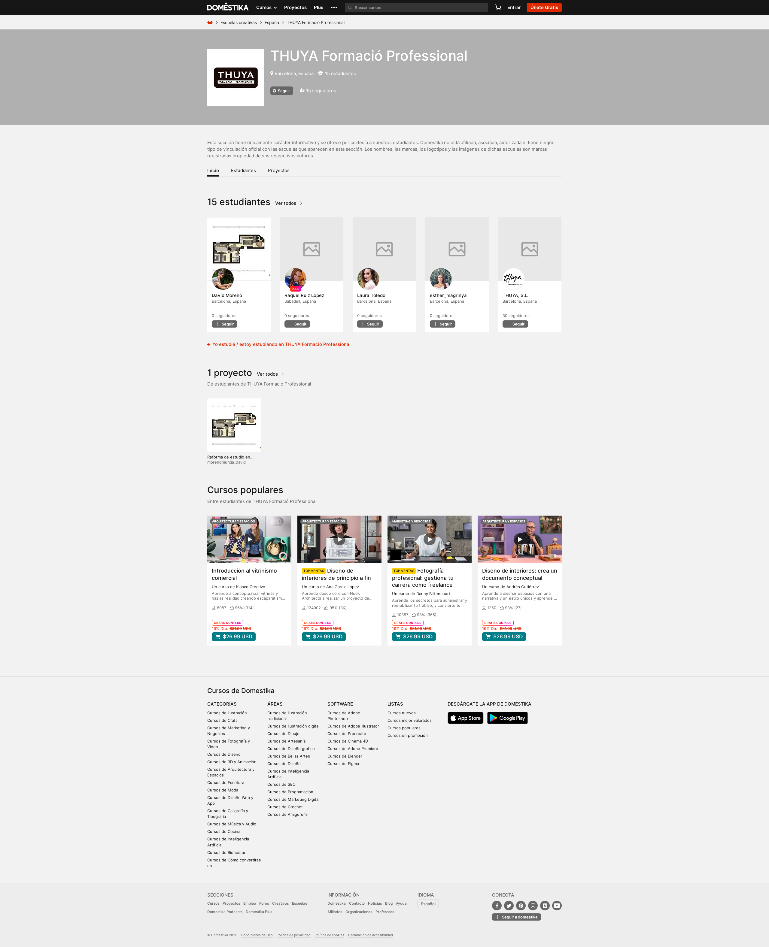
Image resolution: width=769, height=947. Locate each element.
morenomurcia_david (226, 462)
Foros (264, 903)
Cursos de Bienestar (226, 852)
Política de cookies (329, 935)
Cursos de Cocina (223, 831)
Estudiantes (243, 170)
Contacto (357, 903)
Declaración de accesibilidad (370, 935)
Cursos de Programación (290, 791)
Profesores (384, 911)
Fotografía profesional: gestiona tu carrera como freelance (423, 577)
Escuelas (299, 903)
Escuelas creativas (238, 22)
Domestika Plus (259, 911)
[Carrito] (498, 7)
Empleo (249, 903)
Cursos (213, 903)
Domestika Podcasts (224, 911)
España (272, 22)
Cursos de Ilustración (227, 712)
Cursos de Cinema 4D (347, 741)
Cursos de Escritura (225, 782)
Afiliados (334, 911)
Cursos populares (404, 727)
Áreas (275, 704)
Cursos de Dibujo (283, 733)
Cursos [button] (264, 7)
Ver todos (286, 203)
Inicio (213, 170)
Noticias (375, 903)
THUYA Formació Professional (368, 55)
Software (340, 704)
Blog (389, 903)
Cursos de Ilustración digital (293, 726)
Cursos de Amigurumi (287, 814)
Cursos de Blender (344, 756)
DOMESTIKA (228, 7)
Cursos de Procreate (346, 733)
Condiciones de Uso (257, 935)
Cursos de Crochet (285, 806)
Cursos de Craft (222, 720)
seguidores (224, 315)
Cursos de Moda (222, 790)
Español (428, 903)
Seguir (283, 90)
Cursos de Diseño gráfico (291, 748)
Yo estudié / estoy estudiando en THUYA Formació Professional (281, 344)
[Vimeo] (545, 905)
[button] (334, 7)
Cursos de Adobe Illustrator (353, 726)
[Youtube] (557, 905)
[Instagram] (533, 905)
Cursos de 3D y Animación (232, 761)
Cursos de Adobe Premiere (352, 748)
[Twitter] (509, 905)
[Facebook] (497, 905)
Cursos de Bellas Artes (288, 756)
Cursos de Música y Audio (231, 823)
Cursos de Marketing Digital (293, 799)
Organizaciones (358, 911)
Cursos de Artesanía (286, 741)
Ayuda (401, 903)
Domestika (336, 903)
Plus (318, 7)
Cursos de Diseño (224, 754)
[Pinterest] (521, 905)
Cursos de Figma (343, 763)
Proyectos (295, 7)
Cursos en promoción (408, 735)
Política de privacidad (294, 935)
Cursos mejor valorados (410, 720)
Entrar (514, 7)
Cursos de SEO (281, 784)
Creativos (280, 903)
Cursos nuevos (402, 712)
